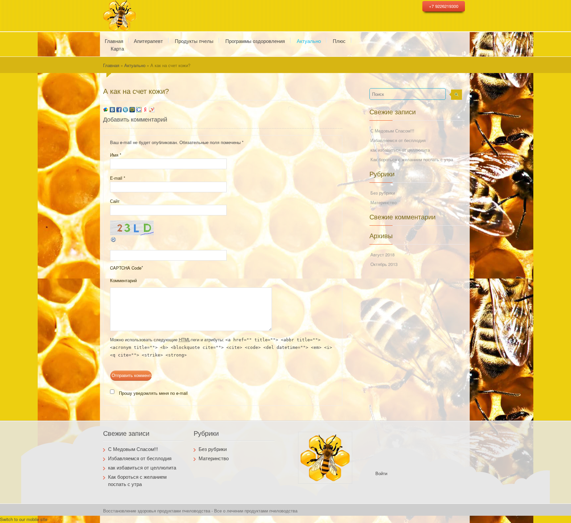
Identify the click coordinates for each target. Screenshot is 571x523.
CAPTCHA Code (125, 268)
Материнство (383, 202)
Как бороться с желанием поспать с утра (411, 159)
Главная (111, 65)
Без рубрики (382, 193)
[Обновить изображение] (113, 239)
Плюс (339, 40)
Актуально (309, 40)
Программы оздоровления (255, 40)
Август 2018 (382, 254)
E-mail (117, 178)
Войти (381, 473)
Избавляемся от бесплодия (398, 140)
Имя (115, 155)
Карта (117, 48)
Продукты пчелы (194, 40)
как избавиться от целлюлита (400, 150)
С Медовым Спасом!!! (392, 131)
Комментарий (123, 280)
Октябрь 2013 (384, 264)
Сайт (115, 201)
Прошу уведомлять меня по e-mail (153, 393)
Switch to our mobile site (23, 519)
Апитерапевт (148, 40)
